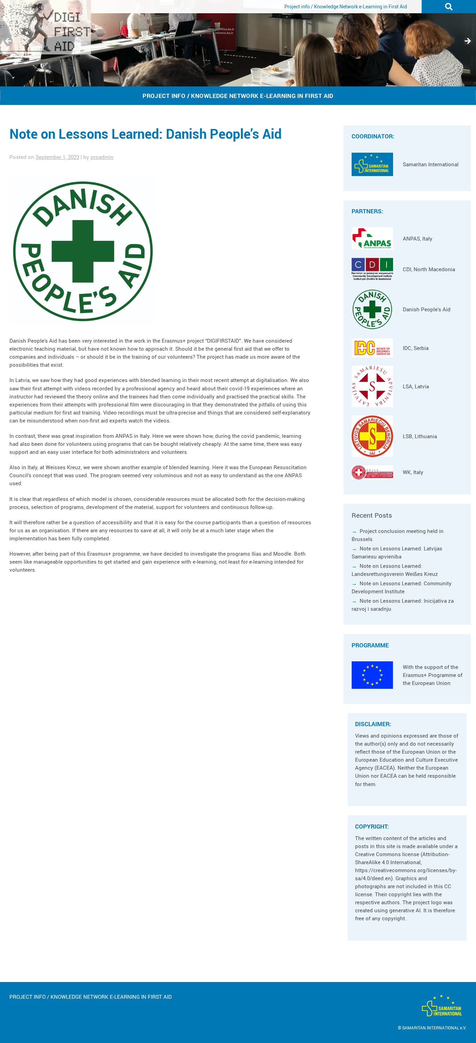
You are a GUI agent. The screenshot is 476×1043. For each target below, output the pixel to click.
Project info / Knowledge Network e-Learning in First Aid (345, 6)
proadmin (102, 156)
